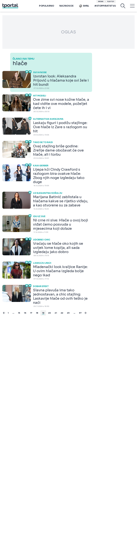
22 (62, 313)
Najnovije (66, 5)
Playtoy (110, 1)
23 (68, 313)
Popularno (46, 5)
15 (19, 313)
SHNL (86, 5)
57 (80, 313)
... (13, 313)
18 (37, 313)
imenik (100, 1)
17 (31, 313)
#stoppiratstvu (105, 5)
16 (25, 313)
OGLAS (68, 32)
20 (49, 313)
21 (56, 313)
